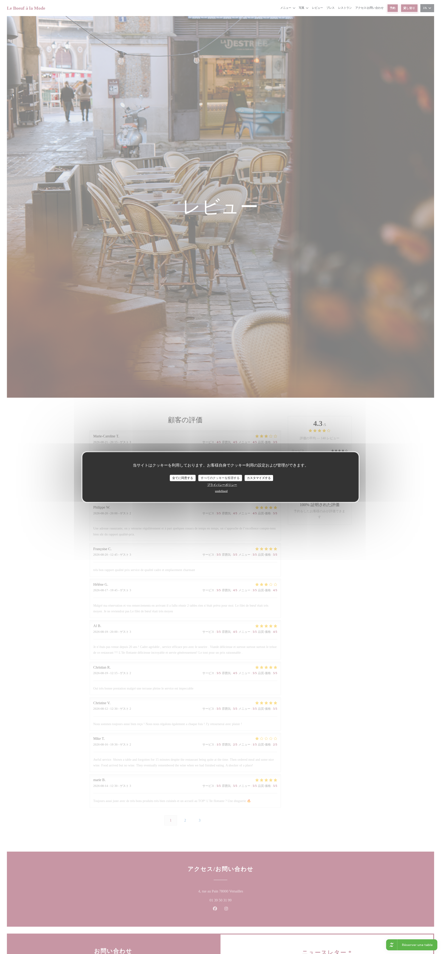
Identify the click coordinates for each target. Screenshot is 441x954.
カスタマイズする (259, 477)
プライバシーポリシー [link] (222, 484)
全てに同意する (182, 477)
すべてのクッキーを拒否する (220, 477)
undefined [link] (221, 490)
